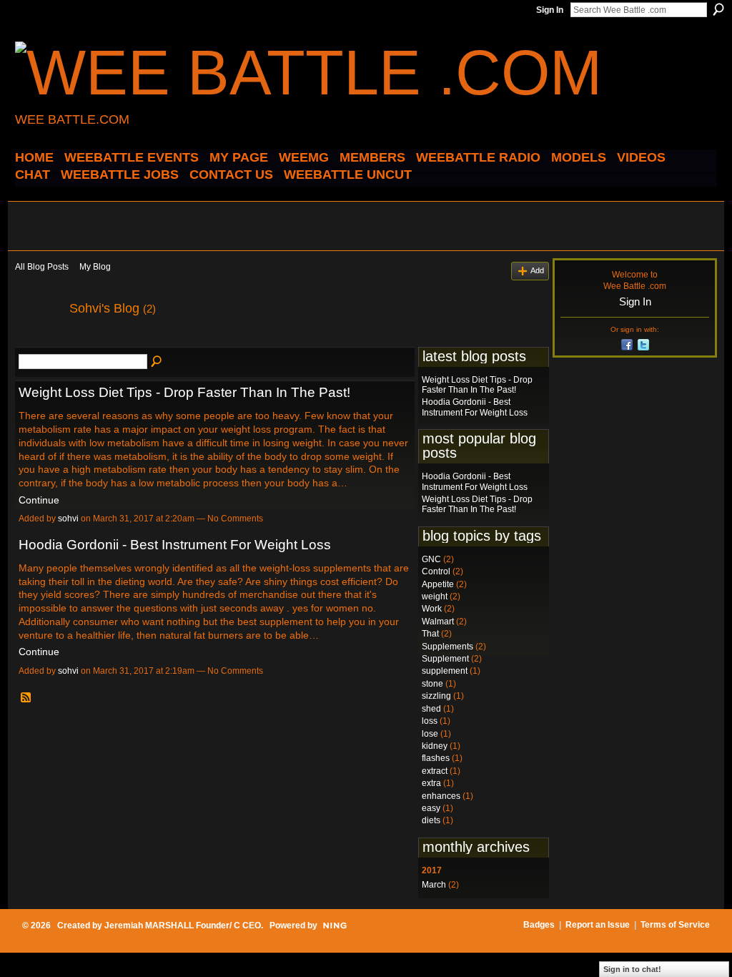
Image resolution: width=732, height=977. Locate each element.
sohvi (68, 519)
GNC (431, 559)
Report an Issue (597, 925)
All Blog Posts (42, 267)
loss (429, 721)
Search (718, 9)
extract (434, 771)
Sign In (549, 10)
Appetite (438, 584)
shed (431, 709)
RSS (26, 698)
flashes (436, 758)
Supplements (447, 647)
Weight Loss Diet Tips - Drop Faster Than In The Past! (184, 392)
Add (537, 270)
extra (431, 783)
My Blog (95, 267)
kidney (434, 746)
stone (432, 684)
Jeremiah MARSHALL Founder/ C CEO (182, 925)
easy (431, 808)
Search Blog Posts (157, 361)
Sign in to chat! (632, 969)
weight (434, 596)
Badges (539, 925)
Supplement (445, 659)
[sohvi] (38, 340)
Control (436, 571)
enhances (441, 796)
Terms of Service (675, 925)
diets (431, 820)
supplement (445, 671)
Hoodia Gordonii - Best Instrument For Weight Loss (175, 544)
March (434, 885)
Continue (39, 500)
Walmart (438, 622)
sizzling (436, 696)
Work (432, 609)
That (430, 634)
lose (430, 734)
